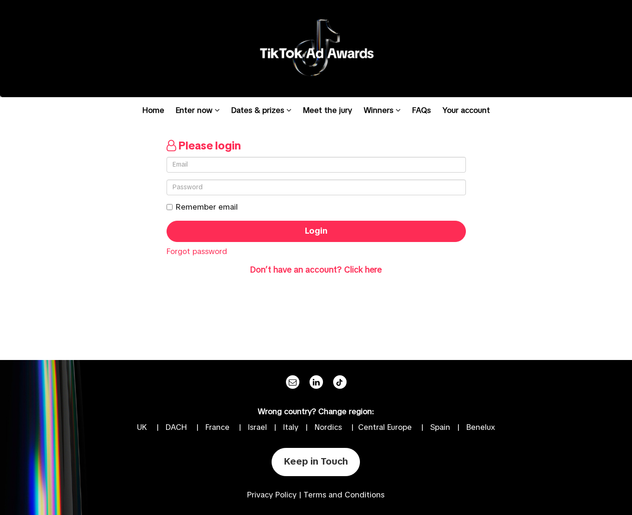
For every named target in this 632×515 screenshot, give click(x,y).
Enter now (195, 111)
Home (153, 111)
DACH (176, 428)
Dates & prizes (258, 111)
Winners (380, 111)
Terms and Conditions (344, 495)
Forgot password (197, 252)
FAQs (421, 111)
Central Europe (385, 428)
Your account (466, 111)
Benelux (480, 428)
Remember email (207, 207)
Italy (290, 428)
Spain (440, 428)
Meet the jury (327, 111)
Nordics (328, 428)
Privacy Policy (272, 495)
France (217, 428)
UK (142, 428)
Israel (257, 428)
